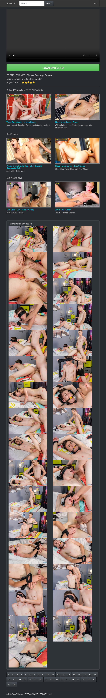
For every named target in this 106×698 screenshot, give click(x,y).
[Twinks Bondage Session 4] (75, 265)
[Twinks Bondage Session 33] (31, 654)
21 (14, 679)
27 (46, 679)
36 (94, 679)
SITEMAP (29, 694)
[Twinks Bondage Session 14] (75, 395)
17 (85, 674)
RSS (95, 3)
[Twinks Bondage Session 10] (75, 343)
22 (20, 679)
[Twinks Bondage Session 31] (31, 629)
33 (78, 679)
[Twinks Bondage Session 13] (31, 395)
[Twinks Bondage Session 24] (75, 525)
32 (73, 679)
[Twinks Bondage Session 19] (31, 473)
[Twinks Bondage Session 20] (75, 473)
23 (25, 679)
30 (62, 679)
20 (9, 679)
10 (48, 674)
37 (9, 684)
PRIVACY (43, 694)
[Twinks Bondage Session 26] (75, 551)
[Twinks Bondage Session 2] (75, 239)
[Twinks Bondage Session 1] (31, 239)
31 (67, 679)
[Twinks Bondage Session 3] (31, 265)
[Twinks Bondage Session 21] (31, 499)
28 (51, 679)
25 (36, 679)
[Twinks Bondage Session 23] (31, 525)
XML (51, 694)
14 (69, 674)
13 (63, 674)
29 (57, 679)
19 (95, 674)
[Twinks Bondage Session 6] (75, 291)
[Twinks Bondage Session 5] (31, 291)
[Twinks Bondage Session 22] (75, 499)
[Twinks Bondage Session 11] (31, 369)
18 (90, 674)
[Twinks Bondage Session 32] (75, 629)
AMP (36, 694)
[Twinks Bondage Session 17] (31, 447)
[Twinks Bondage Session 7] (31, 317)
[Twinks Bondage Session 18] (75, 447)
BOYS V (10, 3)
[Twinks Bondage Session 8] (75, 317)
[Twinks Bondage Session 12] (75, 369)
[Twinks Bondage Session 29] (31, 603)
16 (79, 674)
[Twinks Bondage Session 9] (31, 343)
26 (41, 679)
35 (89, 679)
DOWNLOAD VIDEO (53, 67)
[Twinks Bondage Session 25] (31, 551)
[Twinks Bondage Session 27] (31, 577)
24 (30, 679)
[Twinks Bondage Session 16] (75, 421)
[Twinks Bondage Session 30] (75, 603)
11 (53, 674)
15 (74, 674)
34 (83, 679)
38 (14, 684)
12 (58, 674)
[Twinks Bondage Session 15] (31, 421)
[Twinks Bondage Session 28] (75, 577)
